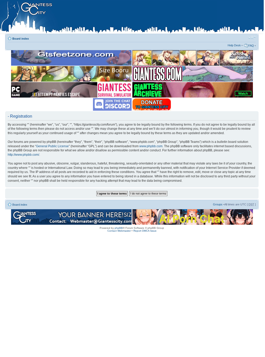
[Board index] (108, 17)
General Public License (52, 146)
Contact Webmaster (119, 230)
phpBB (119, 228)
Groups (218, 204)
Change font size (252, 37)
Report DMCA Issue (145, 230)
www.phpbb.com (151, 146)
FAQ (251, 45)
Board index (20, 38)
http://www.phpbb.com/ (23, 154)
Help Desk (234, 45)
